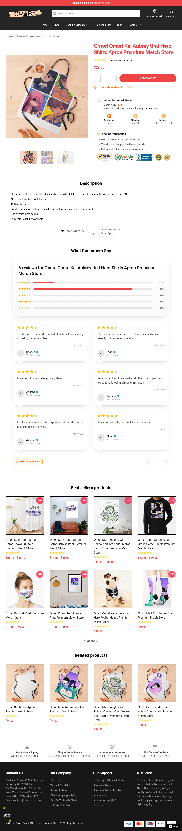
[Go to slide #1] (28, 157)
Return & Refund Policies (107, 790)
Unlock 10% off (7, 815)
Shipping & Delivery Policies (109, 780)
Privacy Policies (59, 790)
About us (55, 780)
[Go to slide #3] (65, 157)
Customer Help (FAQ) (105, 800)
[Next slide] (82, 96)
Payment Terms (102, 785)
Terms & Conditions (61, 785)
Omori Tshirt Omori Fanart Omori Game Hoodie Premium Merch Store (156, 544)
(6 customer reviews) (121, 60)
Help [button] (175, 826)
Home (9, 36)
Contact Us (100, 795)
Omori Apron (52, 36)
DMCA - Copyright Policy (63, 795)
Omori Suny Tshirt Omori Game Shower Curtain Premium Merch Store (21, 544)
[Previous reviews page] (149, 462)
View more (91, 641)
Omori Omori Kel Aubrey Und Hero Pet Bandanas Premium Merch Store (112, 618)
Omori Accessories (29, 36)
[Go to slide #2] (46, 157)
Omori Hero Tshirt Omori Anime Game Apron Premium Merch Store (156, 711)
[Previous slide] (11, 96)
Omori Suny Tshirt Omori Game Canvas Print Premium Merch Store (68, 544)
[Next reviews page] (166, 462)
